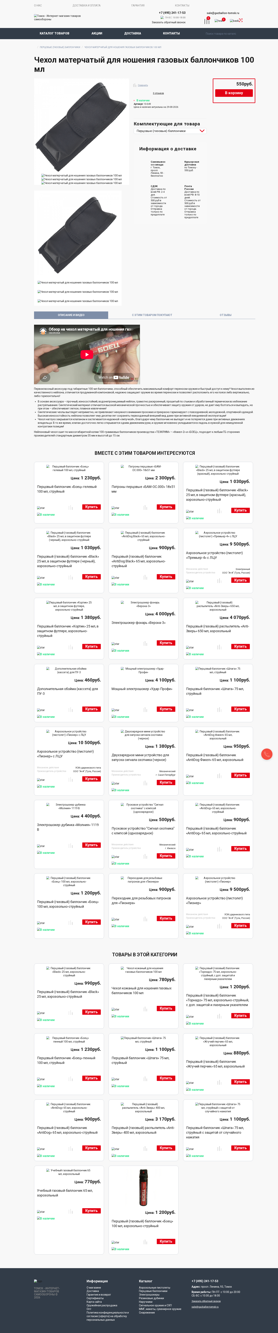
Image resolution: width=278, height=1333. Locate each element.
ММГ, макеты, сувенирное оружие (160, 1308)
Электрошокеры (149, 1294)
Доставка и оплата (87, 5)
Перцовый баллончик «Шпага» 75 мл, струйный (215, 691)
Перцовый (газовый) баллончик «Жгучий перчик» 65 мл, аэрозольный (215, 1064)
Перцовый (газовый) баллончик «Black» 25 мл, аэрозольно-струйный (68, 994)
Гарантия (137, 5)
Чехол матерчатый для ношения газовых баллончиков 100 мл (122, 47)
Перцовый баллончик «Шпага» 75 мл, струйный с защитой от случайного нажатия (215, 1132)
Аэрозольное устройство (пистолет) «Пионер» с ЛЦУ (65, 753)
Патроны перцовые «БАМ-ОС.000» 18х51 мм (143, 489)
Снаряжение (147, 1312)
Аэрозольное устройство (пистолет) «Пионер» (214, 900)
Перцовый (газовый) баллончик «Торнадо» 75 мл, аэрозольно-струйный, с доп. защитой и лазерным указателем (217, 1000)
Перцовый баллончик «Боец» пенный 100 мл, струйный (66, 1060)
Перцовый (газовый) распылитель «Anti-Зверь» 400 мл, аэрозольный (143, 1130)
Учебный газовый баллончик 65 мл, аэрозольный (65, 1193)
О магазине (94, 1287)
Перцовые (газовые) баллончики (60, 47)
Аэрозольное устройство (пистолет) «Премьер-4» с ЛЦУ (214, 555)
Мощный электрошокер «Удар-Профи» (142, 689)
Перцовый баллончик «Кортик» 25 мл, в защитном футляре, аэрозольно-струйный (68, 631)
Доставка (132, 33)
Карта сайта (94, 1301)
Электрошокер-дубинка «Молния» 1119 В (68, 827)
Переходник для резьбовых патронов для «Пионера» (141, 900)
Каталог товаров (54, 33)
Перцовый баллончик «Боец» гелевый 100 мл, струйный (67, 489)
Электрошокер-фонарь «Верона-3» (138, 623)
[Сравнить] (135, 84)
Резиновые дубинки (151, 1298)
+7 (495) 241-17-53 (205, 1281)
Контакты (182, 5)
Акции (97, 33)
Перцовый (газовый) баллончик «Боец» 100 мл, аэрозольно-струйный (68, 904)
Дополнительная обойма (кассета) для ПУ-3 (67, 691)
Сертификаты (95, 1298)
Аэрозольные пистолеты (154, 1287)
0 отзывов (158, 93)
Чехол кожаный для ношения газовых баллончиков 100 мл (142, 990)
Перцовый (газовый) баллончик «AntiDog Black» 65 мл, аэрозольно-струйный (139, 561)
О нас (38, 5)
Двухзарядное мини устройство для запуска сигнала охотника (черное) (140, 757)
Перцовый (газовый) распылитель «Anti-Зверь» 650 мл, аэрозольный (217, 628)
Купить (91, 507)
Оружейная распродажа (102, 1305)
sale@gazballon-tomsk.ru (223, 13)
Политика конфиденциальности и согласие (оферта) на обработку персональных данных (108, 1316)
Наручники (145, 1301)
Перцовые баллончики (153, 1291)
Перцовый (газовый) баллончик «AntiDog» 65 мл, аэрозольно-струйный (216, 830)
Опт (89, 1308)
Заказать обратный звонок (169, 22)
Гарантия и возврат (99, 1294)
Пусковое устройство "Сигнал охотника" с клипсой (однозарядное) (143, 830)
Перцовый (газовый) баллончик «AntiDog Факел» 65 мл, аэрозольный (214, 757)
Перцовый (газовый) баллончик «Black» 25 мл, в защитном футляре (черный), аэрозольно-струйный (68, 561)
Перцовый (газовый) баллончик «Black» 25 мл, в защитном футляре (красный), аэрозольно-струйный (217, 495)
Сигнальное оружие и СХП (155, 1305)
